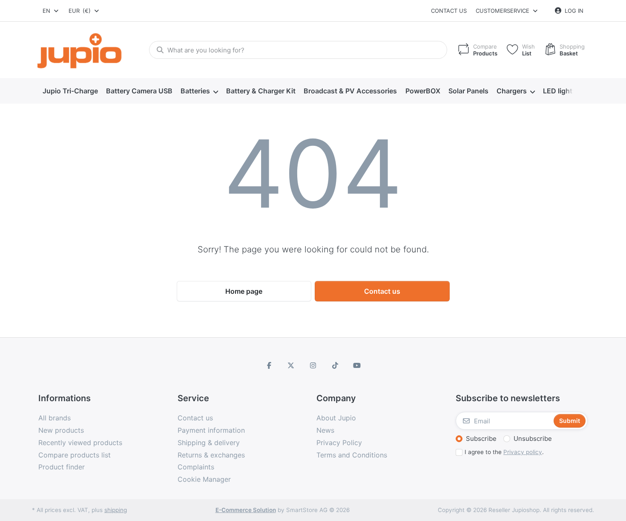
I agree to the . (504, 452)
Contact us (449, 10)
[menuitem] (70, 91)
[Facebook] (269, 365)
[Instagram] (313, 365)
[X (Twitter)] (291, 365)
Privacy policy (522, 452)
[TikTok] (335, 365)
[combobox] (51, 11)
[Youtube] (356, 365)
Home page (243, 291)
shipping (115, 510)
